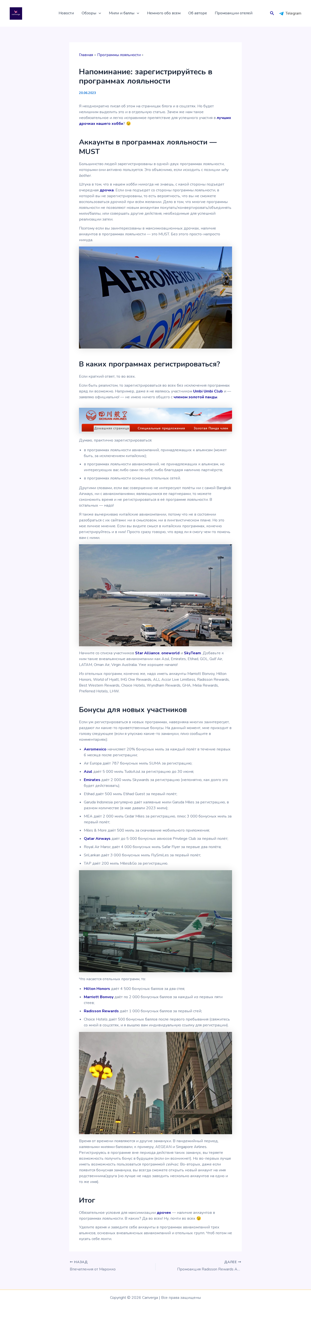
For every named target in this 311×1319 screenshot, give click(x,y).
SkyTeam (192, 653)
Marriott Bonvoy (98, 997)
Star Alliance (147, 653)
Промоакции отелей (233, 13)
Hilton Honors (97, 988)
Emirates (92, 780)
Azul (88, 771)
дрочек (164, 1212)
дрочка (107, 190)
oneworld (170, 653)
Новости (66, 13)
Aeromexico (95, 749)
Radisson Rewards (101, 1011)
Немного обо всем (164, 13)
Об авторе (197, 13)
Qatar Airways (97, 838)
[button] (98, 13)
